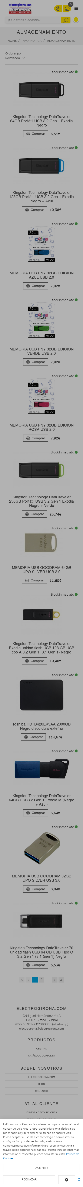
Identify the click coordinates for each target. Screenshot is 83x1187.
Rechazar (29, 1179)
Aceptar (41, 1168)
